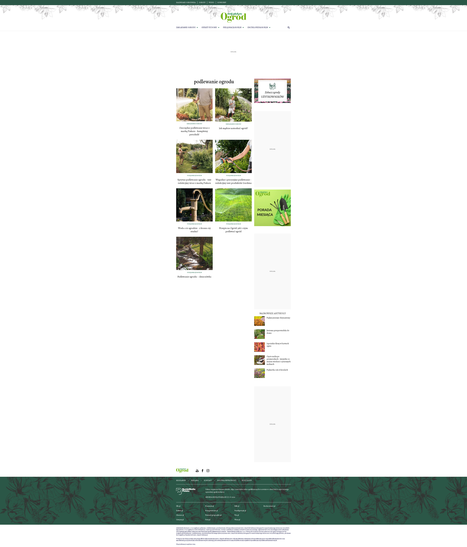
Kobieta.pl (179, 510)
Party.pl (207, 519)
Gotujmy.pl (180, 519)
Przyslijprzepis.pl (240, 510)
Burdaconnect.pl (269, 506)
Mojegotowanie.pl (211, 510)
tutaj (194, 544)
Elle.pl (178, 506)
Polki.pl (236, 506)
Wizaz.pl (237, 519)
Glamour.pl (180, 515)
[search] (289, 27)
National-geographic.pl (213, 515)
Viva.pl (236, 515)
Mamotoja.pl (209, 506)
